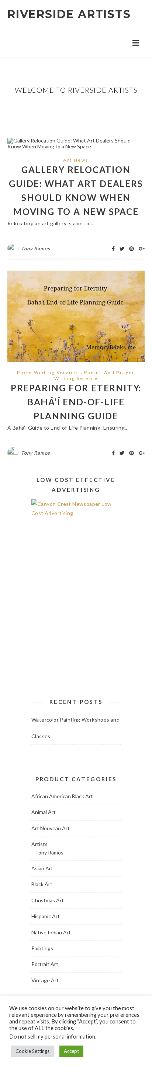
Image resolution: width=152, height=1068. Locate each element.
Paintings (42, 948)
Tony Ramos (35, 248)
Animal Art (43, 812)
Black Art (41, 884)
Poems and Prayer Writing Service (94, 375)
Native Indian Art (51, 932)
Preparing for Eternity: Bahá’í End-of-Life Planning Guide (76, 402)
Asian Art (42, 868)
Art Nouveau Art (50, 828)
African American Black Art (62, 796)
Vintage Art (45, 980)
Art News (76, 160)
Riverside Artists (69, 14)
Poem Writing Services (48, 372)
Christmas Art (47, 900)
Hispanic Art (45, 916)
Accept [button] (71, 1051)
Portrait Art (44, 964)
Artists (39, 844)
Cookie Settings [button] (32, 1051)
